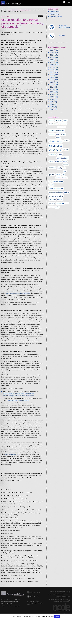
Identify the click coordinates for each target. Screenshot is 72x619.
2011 (51, 87)
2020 (52, 65)
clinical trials (66, 140)
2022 (52, 60)
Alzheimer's (52, 124)
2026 (52, 50)
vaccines (60, 203)
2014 (52, 79)
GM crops (58, 174)
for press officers (56, 16)
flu (64, 168)
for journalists (54, 11)
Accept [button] (57, 616)
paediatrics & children (56, 188)
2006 (52, 99)
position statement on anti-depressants (18, 400)
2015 (52, 77)
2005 (52, 102)
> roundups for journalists (24, 10)
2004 (52, 104)
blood (64, 126)
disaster (51, 161)
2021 (52, 62)
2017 (52, 72)
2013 (52, 82)
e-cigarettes (58, 161)
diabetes (59, 154)
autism (59, 127)
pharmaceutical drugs (56, 192)
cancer (51, 134)
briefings (62, 35)
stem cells (52, 203)
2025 (52, 52)
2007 (52, 97)
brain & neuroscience (56, 130)
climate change (55, 141)
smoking (59, 199)
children (58, 137)
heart (63, 174)
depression (52, 154)
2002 (52, 109)
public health (52, 199)
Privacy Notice (16, 606)
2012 (52, 84)
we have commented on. (12, 454)
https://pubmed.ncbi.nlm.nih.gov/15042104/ (18, 293)
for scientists (54, 14)
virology (51, 206)
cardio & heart (60, 134)
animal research (62, 123)
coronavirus (55, 145)
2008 (52, 94)
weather (57, 207)
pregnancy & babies (56, 196)
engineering (65, 164)
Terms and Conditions (6, 606)
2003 (52, 107)
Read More (50, 616)
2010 (52, 89)
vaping (67, 202)
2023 (52, 57)
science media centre (13, 10)
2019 (52, 67)
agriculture (51, 120)
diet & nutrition (62, 158)
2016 (52, 75)
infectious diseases (61, 178)
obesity (51, 185)
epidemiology (52, 167)
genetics (51, 175)
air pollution (58, 120)
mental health (58, 181)
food (65, 171)
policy (66, 192)
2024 (52, 55)
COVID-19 (55, 150)
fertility (59, 168)
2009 (52, 92)
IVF (50, 181)
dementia (65, 150)
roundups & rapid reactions (64, 26)
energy (65, 161)
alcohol (65, 120)
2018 (52, 70)
